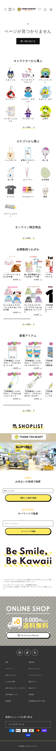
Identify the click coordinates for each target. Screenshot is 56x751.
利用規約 (31, 694)
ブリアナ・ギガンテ (28, 100)
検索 (6, 662)
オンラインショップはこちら (30, 635)
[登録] (47, 724)
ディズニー (10, 99)
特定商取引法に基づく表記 (37, 701)
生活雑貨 (45, 180)
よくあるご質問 (10, 681)
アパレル (10, 197)
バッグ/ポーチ (11, 160)
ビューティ (28, 180)
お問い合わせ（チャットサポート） (16, 688)
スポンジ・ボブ (45, 99)
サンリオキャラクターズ (28, 81)
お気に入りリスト (10, 675)
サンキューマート (31, 746)
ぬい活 (10, 180)
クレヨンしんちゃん (10, 120)
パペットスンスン (45, 81)
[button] (5, 9)
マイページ (8, 668)
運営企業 (31, 662)
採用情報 (8, 701)
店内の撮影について (11, 694)
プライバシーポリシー (35, 675)
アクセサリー (28, 197)
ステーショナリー (10, 215)
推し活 (45, 160)
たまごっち (10, 80)
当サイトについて (34, 668)
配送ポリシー (33, 681)
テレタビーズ (28, 119)
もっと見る (27, 127)
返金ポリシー (33, 688)
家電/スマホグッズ (28, 161)
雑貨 (45, 197)
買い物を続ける (28, 41)
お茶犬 (45, 119)
